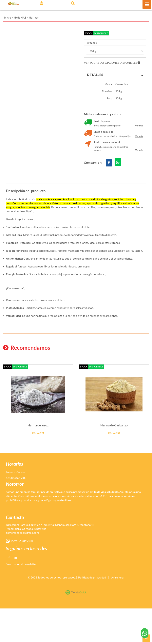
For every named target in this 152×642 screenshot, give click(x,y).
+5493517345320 (21, 541)
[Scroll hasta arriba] (146, 638)
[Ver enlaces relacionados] (33, 212)
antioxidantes (76, 203)
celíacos (86, 199)
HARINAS (20, 17)
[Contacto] (144, 633)
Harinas (34, 17)
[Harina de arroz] (38, 392)
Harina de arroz (38, 425)
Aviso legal (117, 577)
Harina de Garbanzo (114, 425)
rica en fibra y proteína (53, 199)
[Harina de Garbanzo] (114, 392)
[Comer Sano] (13, 3)
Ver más (139, 125)
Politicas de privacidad (92, 577)
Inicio (7, 17)
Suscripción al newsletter (21, 564)
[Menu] (146, 4)
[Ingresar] (41, 3)
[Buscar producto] (73, 3)
